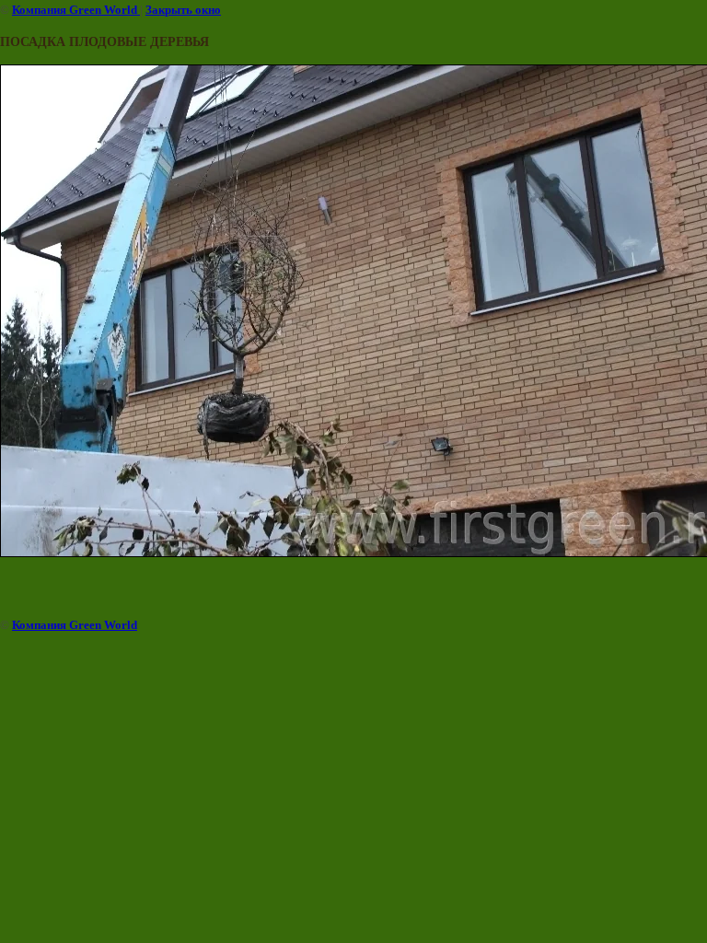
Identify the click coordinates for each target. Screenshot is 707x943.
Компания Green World (76, 10)
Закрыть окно (183, 10)
